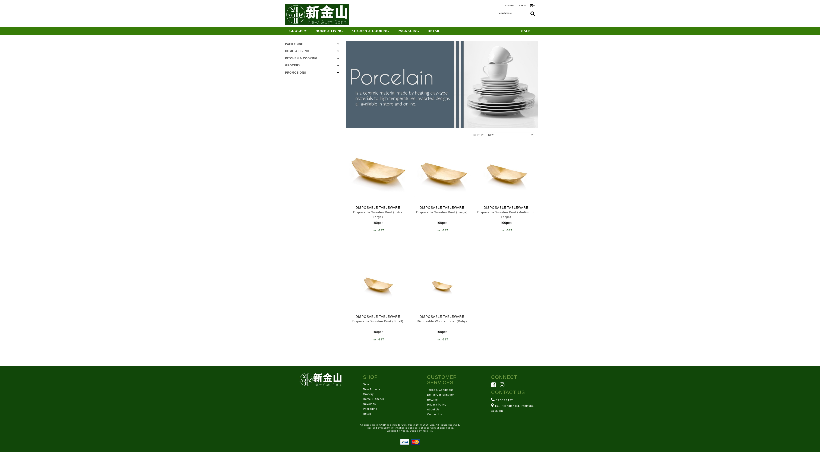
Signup (510, 5)
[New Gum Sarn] (317, 14)
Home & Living (329, 31)
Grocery (298, 31)
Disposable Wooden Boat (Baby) (442, 321)
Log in (522, 5)
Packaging (408, 31)
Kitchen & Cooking (370, 31)
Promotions (295, 72)
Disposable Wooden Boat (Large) (442, 212)
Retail (434, 31)
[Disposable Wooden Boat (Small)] (378, 282)
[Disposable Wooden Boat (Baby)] (442, 282)
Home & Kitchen (374, 399)
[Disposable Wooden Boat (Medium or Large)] (506, 172)
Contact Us (434, 414)
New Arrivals (371, 389)
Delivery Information (441, 394)
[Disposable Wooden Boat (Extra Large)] (378, 172)
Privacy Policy (436, 404)
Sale (526, 31)
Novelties (369, 404)
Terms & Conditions (440, 389)
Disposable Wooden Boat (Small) (377, 321)
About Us (433, 409)
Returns (432, 399)
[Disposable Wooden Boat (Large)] (442, 172)
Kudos (404, 431)
